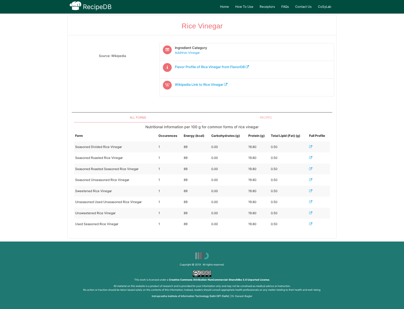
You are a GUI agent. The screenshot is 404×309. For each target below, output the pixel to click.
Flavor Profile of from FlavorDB (210, 67)
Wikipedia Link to (199, 84)
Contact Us (303, 7)
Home (224, 7)
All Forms (138, 117)
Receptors (267, 7)
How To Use (244, 7)
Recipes (266, 117)
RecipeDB (96, 7)
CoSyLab (324, 7)
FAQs (285, 7)
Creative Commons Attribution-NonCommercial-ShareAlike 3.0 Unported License (219, 279)
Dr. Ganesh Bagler (241, 296)
